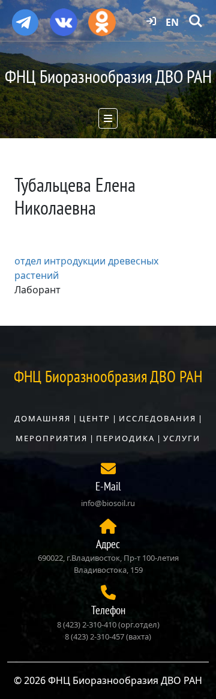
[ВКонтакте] (64, 18)
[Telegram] (25, 17)
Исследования (157, 418)
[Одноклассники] (102, 18)
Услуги (181, 438)
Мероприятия (52, 438)
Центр (94, 418)
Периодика (125, 438)
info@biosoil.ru (108, 503)
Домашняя (42, 418)
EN (172, 22)
